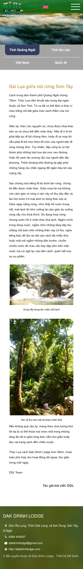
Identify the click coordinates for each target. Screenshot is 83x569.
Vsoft (75, 556)
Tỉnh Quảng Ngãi (22, 49)
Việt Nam (22, 62)
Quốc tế (61, 62)
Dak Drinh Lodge (43, 556)
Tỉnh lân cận (60, 49)
